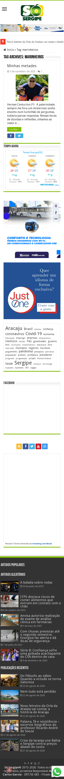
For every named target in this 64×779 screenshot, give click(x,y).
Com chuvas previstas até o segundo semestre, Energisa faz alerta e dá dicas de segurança (40, 636)
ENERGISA (11, 341)
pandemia (26, 351)
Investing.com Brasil (42, 544)
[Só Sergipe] (32, 11)
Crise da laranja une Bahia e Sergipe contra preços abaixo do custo (40, 744)
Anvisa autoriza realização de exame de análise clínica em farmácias (40, 619)
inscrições (16, 345)
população (10, 355)
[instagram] (45, 446)
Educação (10, 338)
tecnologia (47, 364)
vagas (33, 368)
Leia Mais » (14, 129)
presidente (46, 354)
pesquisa (39, 351)
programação (21, 358)
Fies (29, 341)
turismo (19, 367)
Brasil (28, 329)
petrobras (49, 352)
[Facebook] (25, 446)
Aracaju (13, 328)
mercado (9, 348)
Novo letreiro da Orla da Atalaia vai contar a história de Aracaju (38, 709)
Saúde (9, 363)
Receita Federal (44, 358)
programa (9, 358)
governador (39, 341)
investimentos (28, 345)
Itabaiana (41, 345)
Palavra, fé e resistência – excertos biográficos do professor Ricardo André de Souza (39, 726)
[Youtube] (38, 446)
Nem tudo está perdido (38, 691)
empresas (32, 337)
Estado (22, 341)
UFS (27, 367)
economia (48, 334)
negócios (34, 348)
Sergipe (23, 363)
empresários (45, 338)
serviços (37, 364)
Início (10, 49)
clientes (37, 329)
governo (52, 341)
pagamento (11, 351)
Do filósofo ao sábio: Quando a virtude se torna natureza (40, 679)
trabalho (9, 368)
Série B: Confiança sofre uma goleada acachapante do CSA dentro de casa (40, 653)
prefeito (22, 355)
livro (50, 344)
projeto (32, 358)
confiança (48, 329)
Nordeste (45, 348)
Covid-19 (34, 333)
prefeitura (33, 354)
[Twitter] (32, 446)
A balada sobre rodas (36, 582)
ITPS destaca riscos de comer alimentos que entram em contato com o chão (40, 601)
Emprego (20, 338)
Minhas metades (21, 66)
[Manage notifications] (9, 770)
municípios (21, 348)
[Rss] (19, 446)
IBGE (7, 345)
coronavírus (14, 334)
